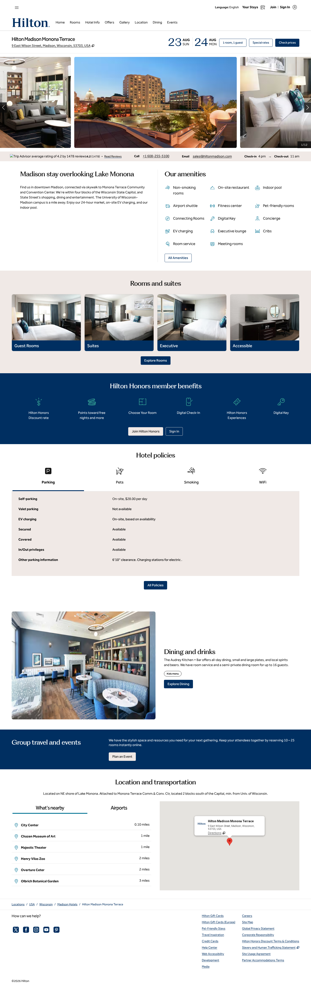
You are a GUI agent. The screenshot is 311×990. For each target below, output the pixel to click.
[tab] (48, 477)
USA (32, 904)
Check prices (289, 42)
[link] (156, 156)
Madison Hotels (67, 904)
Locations (18, 904)
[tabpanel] (155, 533)
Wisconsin (46, 904)
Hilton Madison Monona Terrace (102, 904)
